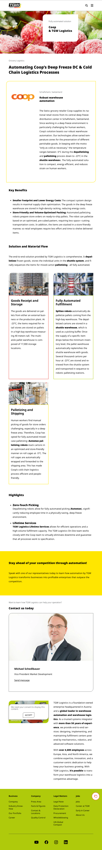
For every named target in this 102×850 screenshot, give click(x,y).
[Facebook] (46, 842)
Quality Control (38, 817)
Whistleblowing (60, 817)
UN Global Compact (58, 823)
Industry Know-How (16, 807)
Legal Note (58, 801)
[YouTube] (36, 842)
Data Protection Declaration (60, 807)
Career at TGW (83, 806)
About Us (80, 815)
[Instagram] (56, 842)
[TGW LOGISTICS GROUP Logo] (15, 5)
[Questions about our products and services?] (96, 796)
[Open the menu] (92, 5)
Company (13, 801)
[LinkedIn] (66, 842)
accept (28, 715)
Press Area (36, 801)
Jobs (78, 801)
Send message (22, 680)
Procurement (59, 813)
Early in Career (83, 810)
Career (12, 817)
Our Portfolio (15, 813)
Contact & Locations (35, 812)
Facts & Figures (38, 806)
